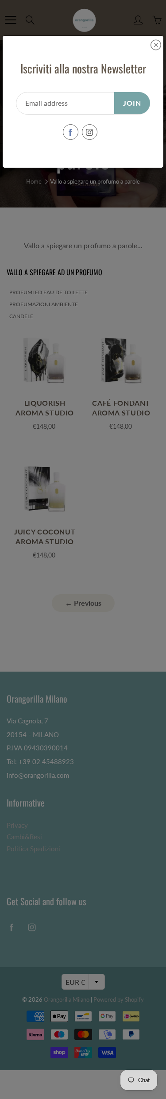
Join (132, 103)
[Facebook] (70, 132)
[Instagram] (89, 132)
